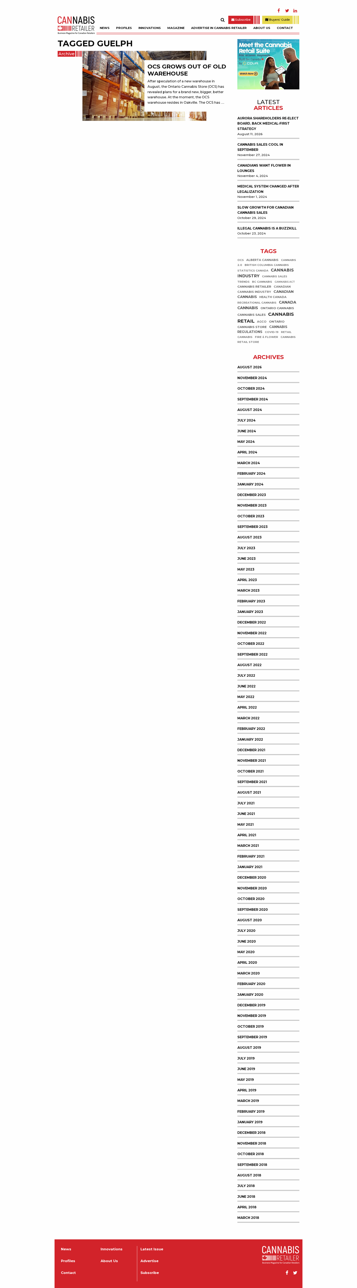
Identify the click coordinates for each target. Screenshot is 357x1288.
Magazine (175, 28)
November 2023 (252, 505)
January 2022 (250, 739)
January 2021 (249, 867)
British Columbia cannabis (267, 265)
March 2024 (248, 463)
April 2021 (246, 835)
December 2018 (251, 1132)
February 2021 (250, 856)
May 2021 (245, 824)
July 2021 (246, 803)
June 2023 (246, 558)
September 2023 (252, 527)
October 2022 (250, 643)
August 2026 (249, 367)
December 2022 (251, 622)
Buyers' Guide (279, 19)
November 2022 (252, 633)
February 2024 (251, 473)
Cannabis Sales (251, 314)
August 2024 (249, 410)
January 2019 (250, 1122)
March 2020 (248, 973)
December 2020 (251, 877)
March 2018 (248, 1218)
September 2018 (252, 1165)
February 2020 (251, 984)
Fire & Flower (266, 337)
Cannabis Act (285, 281)
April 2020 (247, 962)
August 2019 (249, 1047)
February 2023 (251, 601)
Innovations (149, 28)
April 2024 (247, 452)
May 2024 (246, 441)
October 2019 (250, 1026)
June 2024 (246, 431)
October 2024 (251, 388)
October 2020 (250, 899)
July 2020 (246, 930)
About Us (261, 28)
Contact (285, 28)
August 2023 (249, 537)
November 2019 (251, 1016)
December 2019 (251, 1005)
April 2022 (247, 707)
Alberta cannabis (262, 260)
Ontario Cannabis (277, 308)
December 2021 (251, 750)
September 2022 (252, 654)
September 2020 (252, 909)
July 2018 (246, 1186)
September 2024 (252, 399)
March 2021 (248, 845)
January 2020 (250, 994)
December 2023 (251, 495)
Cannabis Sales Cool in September (260, 147)
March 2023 (248, 590)
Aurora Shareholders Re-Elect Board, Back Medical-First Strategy (268, 124)
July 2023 (246, 548)
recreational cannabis (256, 302)
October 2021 (250, 771)
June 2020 (246, 941)
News (104, 28)
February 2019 (251, 1111)
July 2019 (246, 1058)
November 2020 (252, 888)
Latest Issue (151, 1249)
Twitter (287, 11)
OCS (240, 260)
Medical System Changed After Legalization (268, 189)
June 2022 (246, 686)
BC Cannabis (262, 281)
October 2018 (250, 1154)
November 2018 (251, 1143)
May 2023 (245, 569)
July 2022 (246, 675)
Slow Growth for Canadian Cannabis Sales (265, 210)
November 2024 (252, 378)
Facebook (279, 11)
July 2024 (246, 420)
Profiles (124, 28)
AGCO (262, 321)
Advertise (149, 1261)
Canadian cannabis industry (264, 289)
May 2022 (245, 697)
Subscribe (242, 19)
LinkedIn (295, 11)
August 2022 (249, 665)
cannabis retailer (254, 286)
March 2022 (248, 718)
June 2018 (246, 1196)
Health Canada (273, 297)
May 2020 (246, 952)
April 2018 (246, 1207)
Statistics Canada (252, 270)
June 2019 (246, 1069)
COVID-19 (271, 332)
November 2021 (251, 760)
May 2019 (245, 1079)
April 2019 (246, 1090)
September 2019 (252, 1037)
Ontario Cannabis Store (260, 324)
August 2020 (249, 920)
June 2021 (246, 814)
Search (222, 20)
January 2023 (250, 612)
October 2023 (250, 516)
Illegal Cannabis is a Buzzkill (267, 228)
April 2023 (247, 580)
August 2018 (249, 1175)
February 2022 (251, 729)
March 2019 (248, 1101)
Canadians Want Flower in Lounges (264, 168)
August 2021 (249, 792)
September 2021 (252, 782)
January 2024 (250, 484)
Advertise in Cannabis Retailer (219, 28)
